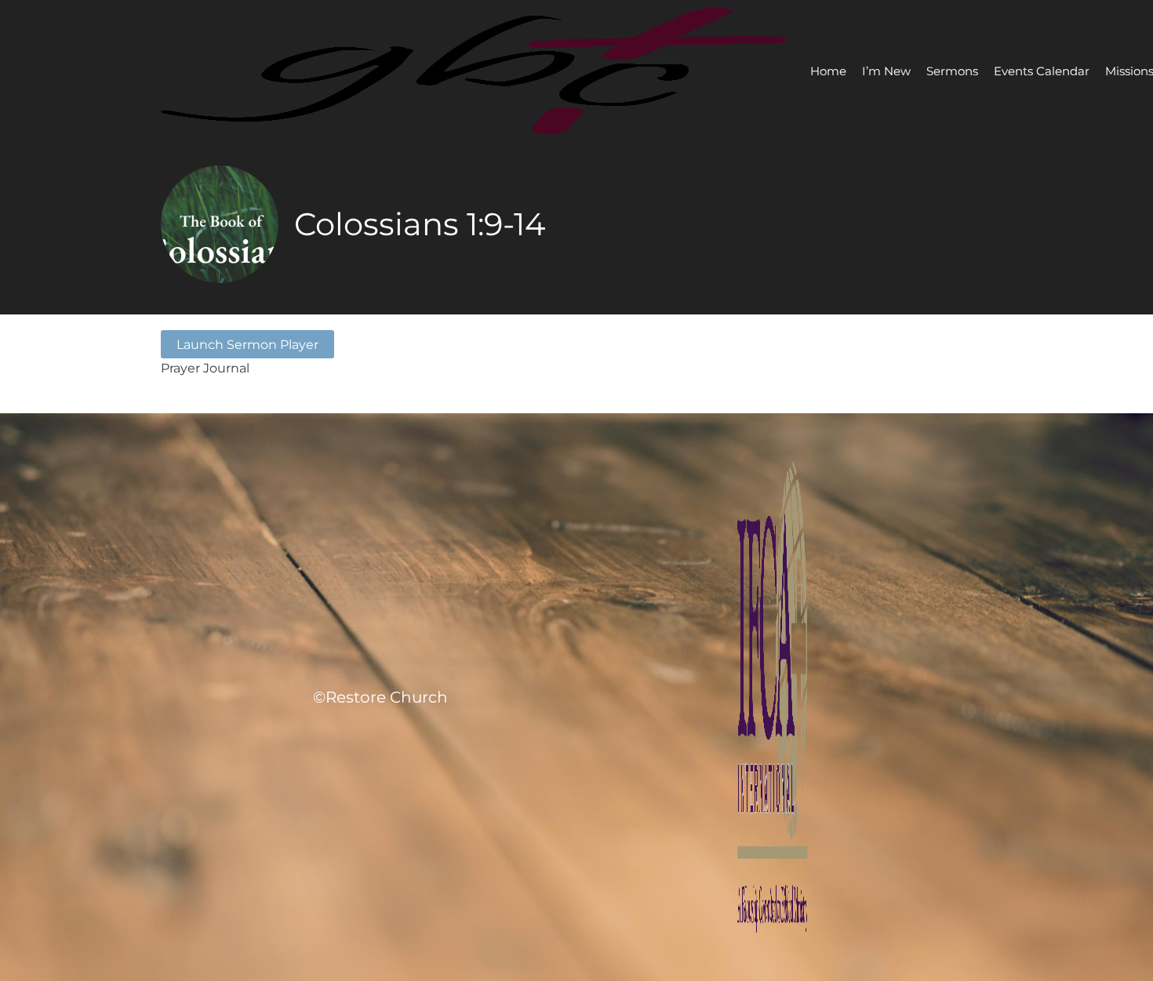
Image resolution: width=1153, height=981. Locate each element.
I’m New (886, 71)
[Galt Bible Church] (474, 71)
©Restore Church (380, 697)
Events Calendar (1041, 71)
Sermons (952, 71)
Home (828, 71)
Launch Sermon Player (247, 344)
